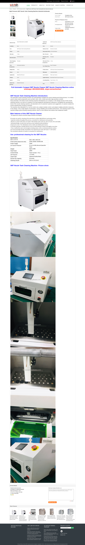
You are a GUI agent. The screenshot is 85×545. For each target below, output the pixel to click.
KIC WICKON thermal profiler (49, 526)
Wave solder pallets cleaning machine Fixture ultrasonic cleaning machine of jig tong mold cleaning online (70, 518)
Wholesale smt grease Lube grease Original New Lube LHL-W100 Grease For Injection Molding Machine (34, 532)
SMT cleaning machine (21, 9)
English (72, 1)
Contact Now (59, 30)
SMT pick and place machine (16, 526)
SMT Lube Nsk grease (33, 525)
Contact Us (69, 5)
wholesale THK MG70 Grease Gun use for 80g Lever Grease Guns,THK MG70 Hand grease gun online (34, 536)
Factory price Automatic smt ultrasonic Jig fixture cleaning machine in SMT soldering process (61, 517)
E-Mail (61, 533)
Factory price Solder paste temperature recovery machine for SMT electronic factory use (33, 518)
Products (34, 5)
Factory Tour (50, 5)
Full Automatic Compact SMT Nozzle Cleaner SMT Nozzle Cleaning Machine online (14, 517)
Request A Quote (64, 1)
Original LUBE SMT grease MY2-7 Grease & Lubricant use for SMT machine (33, 529)
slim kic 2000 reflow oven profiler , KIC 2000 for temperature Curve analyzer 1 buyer (51, 530)
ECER (66, 544)
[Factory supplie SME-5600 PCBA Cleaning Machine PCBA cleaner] (51, 512)
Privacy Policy (20, 544)
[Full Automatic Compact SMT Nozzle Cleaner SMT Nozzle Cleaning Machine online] (14, 512)
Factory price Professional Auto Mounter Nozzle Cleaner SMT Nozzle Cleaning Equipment (23, 518)
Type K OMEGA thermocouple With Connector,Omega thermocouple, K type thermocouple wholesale (51, 534)
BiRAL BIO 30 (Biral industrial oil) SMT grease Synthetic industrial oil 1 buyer (34, 539)
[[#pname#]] (36, 26)
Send (72, 527)
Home (28, 5)
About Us (41, 5)
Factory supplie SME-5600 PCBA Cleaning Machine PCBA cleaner (51, 517)
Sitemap (65, 533)
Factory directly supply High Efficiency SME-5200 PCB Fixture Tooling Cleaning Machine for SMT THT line (42, 518)
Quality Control (60, 5)
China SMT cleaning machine (28, 544)
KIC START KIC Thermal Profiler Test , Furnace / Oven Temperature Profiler (50, 540)
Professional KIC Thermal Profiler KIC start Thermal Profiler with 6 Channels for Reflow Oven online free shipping (50, 537)
